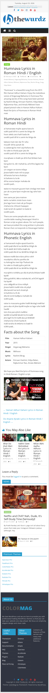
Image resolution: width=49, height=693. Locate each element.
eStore (20, 642)
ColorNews (22, 668)
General (7, 512)
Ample (20, 646)
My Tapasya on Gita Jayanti (28, 539)
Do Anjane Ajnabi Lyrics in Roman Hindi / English (23, 420)
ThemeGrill (6, 639)
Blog (3, 660)
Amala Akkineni (9, 79)
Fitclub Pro (6, 581)
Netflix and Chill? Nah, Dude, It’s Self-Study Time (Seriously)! (23, 517)
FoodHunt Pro (7, 563)
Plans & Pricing (8, 664)
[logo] (17, 604)
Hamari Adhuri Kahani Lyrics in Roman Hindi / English (23, 412)
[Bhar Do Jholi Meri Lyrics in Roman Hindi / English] (9, 435)
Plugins (5, 657)
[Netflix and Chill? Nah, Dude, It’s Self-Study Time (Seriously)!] (24, 487)
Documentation (8, 646)
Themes (5, 653)
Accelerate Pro (7, 570)
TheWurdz (23, 76)
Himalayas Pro (7, 584)
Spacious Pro (7, 560)
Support (5, 642)
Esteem (20, 660)
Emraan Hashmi (33, 79)
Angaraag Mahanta (21, 79)
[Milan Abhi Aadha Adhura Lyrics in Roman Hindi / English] (39, 435)
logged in (17, 476)
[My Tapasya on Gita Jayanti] (9, 538)
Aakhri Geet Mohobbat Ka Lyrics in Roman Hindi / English (23, 449)
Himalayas (22, 664)
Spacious (21, 649)
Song (41, 82)
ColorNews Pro (7, 567)
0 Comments (34, 76)
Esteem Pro (6, 574)
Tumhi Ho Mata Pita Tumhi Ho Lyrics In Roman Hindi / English (25, 8)
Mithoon (16, 82)
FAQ (3, 649)
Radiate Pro (6, 577)
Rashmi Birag (35, 82)
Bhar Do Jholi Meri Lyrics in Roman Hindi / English (7, 449)
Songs (7, 64)
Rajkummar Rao (25, 82)
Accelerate (22, 653)
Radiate (21, 657)
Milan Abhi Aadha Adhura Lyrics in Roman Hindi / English (39, 451)
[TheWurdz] (4, 30)
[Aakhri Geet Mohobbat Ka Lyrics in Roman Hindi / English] (24, 435)
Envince (21, 639)
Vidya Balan (7, 85)
